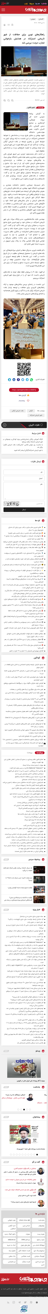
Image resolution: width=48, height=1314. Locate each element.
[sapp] (38, 1303)
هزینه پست (40, 1234)
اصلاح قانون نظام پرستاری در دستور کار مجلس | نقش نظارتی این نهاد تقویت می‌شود (20, 1173)
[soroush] (9, 379)
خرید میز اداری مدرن (39, 1263)
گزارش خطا (22, 395)
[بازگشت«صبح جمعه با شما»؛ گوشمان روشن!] (38, 889)
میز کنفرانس (11, 1262)
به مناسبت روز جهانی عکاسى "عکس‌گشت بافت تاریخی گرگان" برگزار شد (23, 446)
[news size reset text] (8, 100)
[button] (29, 1109)
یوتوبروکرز (41, 1225)
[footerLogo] (31, 1279)
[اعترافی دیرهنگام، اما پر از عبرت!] (41, 1097)
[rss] (9, 1303)
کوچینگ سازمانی (39, 1256)
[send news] (9, 25)
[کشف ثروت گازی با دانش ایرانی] (41, 1193)
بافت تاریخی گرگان (17, 411)
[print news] (4, 25)
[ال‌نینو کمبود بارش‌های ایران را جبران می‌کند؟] (41, 1203)
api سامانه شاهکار (24, 1220)
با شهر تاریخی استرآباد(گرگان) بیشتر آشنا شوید (28, 450)
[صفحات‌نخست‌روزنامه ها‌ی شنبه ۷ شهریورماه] (24, 1134)
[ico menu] (3, 10)
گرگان (31, 411)
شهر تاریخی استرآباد (36, 415)
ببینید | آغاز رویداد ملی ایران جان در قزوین (31, 1081)
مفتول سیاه (12, 1251)
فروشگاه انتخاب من (38, 1245)
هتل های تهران (25, 1245)
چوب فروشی (11, 1220)
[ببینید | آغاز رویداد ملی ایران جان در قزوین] (24, 1067)
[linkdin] (13, 379)
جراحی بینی (26, 1225)
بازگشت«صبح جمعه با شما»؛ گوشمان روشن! (20, 888)
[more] (6, 860)
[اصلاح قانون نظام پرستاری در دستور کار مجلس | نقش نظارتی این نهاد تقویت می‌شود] (41, 1171)
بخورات (28, 1234)
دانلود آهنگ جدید (10, 1234)
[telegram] (27, 379)
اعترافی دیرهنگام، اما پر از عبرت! (26, 1095)
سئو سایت (41, 1220)
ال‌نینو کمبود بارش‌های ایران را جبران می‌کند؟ (23, 1202)
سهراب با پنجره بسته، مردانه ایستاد (26, 1183)
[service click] (26, 4)
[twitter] (22, 379)
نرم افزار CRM (25, 1239)
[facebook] (18, 379)
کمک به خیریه (11, 1245)
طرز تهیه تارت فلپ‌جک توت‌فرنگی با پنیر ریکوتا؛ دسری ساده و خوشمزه (24, 744)
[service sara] (38, 4)
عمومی (33, 19)
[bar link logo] (5, 4)
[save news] (12, 25)
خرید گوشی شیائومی (11, 1227)
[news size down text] (12, 100)
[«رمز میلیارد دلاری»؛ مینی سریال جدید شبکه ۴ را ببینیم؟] (38, 879)
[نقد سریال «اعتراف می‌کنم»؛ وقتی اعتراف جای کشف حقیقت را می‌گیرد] (38, 870)
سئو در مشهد (40, 1239)
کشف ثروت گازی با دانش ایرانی (27, 1195)
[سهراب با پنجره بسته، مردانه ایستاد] (41, 1182)
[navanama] (44, 4)
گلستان (41, 19)
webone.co (11, 1239)
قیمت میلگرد (26, 1262)
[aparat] (32, 1303)
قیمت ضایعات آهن (24, 1251)
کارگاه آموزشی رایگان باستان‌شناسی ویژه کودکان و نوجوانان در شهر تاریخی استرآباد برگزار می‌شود (23, 440)
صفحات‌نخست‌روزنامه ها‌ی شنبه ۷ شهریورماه (31, 1149)
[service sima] (32, 4)
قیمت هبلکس (25, 1256)
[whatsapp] (31, 379)
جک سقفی (12, 1256)
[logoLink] (35, 10)
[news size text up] (4, 100)
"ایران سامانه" (33, 1296)
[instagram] (15, 1303)
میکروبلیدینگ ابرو (39, 1251)
